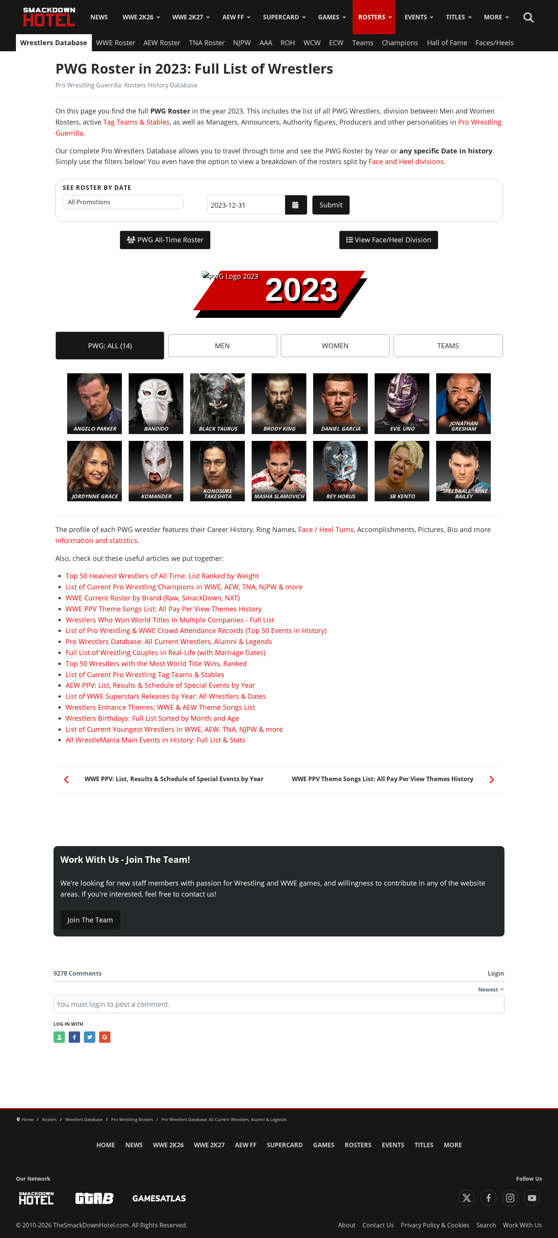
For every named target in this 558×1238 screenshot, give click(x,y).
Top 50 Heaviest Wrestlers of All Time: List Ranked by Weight (162, 575)
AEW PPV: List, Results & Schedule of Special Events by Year (160, 685)
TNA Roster (207, 42)
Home (105, 1145)
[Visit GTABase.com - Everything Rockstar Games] (94, 1198)
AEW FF (233, 17)
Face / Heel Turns (326, 529)
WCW (312, 42)
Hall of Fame (447, 42)
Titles (455, 17)
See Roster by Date (97, 187)
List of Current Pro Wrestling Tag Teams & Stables (145, 674)
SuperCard (281, 17)
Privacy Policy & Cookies (435, 1225)
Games (328, 17)
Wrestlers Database (53, 42)
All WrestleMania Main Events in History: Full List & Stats (155, 739)
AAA (266, 42)
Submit (331, 204)
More (493, 17)
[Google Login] (104, 1037)
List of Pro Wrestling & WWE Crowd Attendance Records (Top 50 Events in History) (196, 630)
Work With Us (522, 1225)
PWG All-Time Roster (169, 239)
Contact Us (378, 1225)
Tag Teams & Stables (136, 121)
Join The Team (90, 919)
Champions (400, 42)
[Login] (59, 1037)
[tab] (109, 346)
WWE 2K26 (138, 17)
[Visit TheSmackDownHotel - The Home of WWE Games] (36, 1198)
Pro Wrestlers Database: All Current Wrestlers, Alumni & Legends (169, 641)
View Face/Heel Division (392, 239)
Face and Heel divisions (406, 161)
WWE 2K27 (187, 17)
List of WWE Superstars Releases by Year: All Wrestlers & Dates (166, 696)
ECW (336, 42)
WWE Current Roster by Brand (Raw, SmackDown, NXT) (153, 597)
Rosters (371, 17)
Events (416, 17)
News (99, 17)
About (347, 1225)
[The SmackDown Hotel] (49, 17)
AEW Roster (161, 42)
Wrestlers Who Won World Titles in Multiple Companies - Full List (170, 619)
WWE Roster (115, 42)
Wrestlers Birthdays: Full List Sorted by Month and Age (152, 718)
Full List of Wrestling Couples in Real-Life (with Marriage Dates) (165, 652)
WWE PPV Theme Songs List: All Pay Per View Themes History (164, 608)
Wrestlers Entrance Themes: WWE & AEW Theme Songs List (160, 707)
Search (486, 1225)
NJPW (242, 42)
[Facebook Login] (74, 1037)
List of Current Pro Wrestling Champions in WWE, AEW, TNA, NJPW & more (184, 586)
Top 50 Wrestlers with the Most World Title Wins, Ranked (156, 663)
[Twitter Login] (89, 1037)
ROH (288, 42)
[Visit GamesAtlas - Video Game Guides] (159, 1198)
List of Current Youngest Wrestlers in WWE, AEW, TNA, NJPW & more (174, 729)
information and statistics (96, 540)
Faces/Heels (495, 42)
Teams (363, 42)
